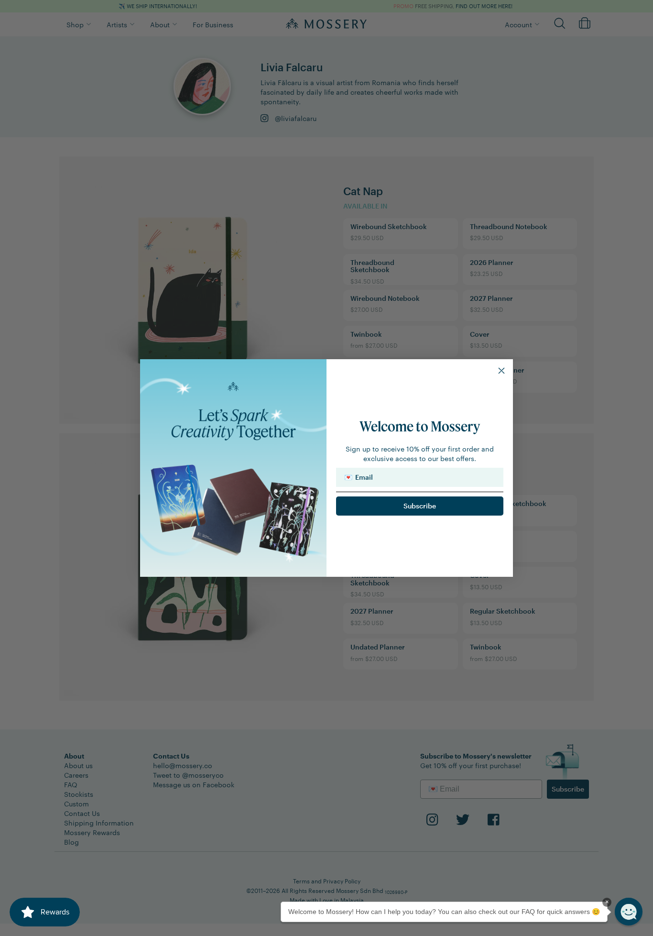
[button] (628, 911)
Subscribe (419, 506)
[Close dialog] (501, 370)
